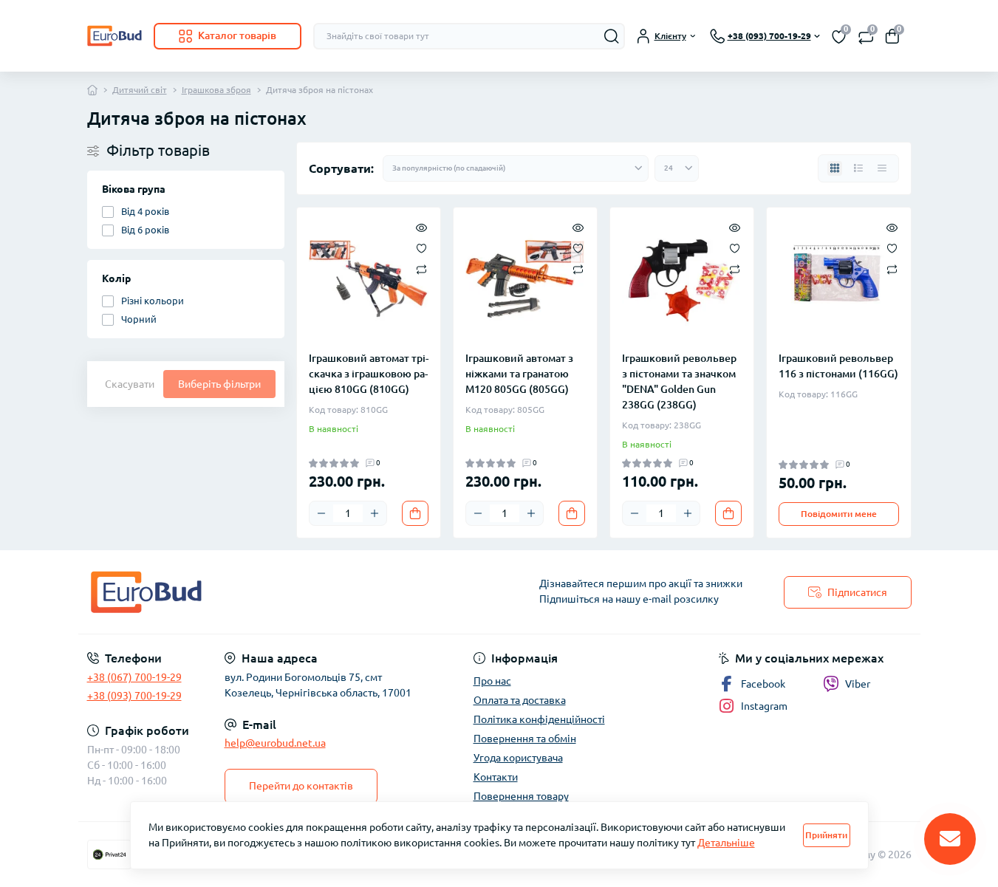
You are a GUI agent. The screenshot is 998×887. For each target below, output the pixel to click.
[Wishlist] (421, 247)
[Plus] (374, 513)
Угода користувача (518, 758)
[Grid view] (834, 168)
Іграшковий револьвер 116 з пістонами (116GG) (838, 366)
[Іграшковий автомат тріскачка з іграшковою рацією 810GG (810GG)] (368, 279)
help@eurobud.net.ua (275, 743)
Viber (857, 684)
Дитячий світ (139, 90)
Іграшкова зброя (216, 90)
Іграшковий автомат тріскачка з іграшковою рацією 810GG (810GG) (368, 373)
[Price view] (882, 168)
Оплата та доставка (520, 700)
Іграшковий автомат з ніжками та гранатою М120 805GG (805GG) (519, 373)
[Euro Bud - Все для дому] (289, 592)
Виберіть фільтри (219, 384)
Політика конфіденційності (539, 719)
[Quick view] (421, 227)
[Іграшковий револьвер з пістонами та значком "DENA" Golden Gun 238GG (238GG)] (682, 279)
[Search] (611, 36)
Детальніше (726, 843)
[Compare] (421, 268)
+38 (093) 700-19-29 (134, 696)
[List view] (858, 168)
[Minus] (321, 513)
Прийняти (826, 835)
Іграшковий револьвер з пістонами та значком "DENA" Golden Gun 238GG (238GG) (679, 381)
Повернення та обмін (525, 738)
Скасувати (129, 384)
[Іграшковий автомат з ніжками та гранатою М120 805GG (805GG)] (525, 279)
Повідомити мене (839, 513)
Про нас (492, 681)
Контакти (496, 777)
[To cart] (415, 513)
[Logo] (114, 36)
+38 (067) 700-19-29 (134, 677)
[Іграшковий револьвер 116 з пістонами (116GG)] (838, 279)
